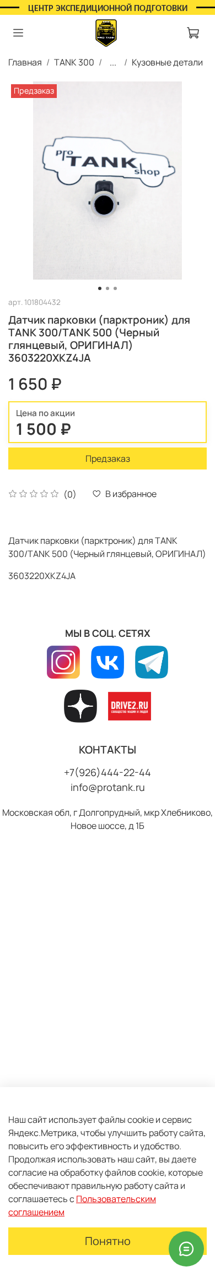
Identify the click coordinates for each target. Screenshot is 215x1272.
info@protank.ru (108, 787)
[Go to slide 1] (99, 288)
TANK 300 (74, 62)
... (113, 62)
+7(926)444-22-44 (107, 772)
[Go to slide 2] (107, 288)
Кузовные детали (167, 62)
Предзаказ (107, 458)
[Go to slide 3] (115, 288)
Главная (25, 62)
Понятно (108, 1240)
